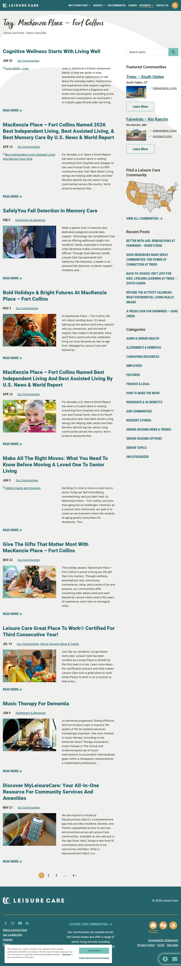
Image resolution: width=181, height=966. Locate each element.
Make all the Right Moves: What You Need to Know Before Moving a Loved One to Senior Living (55, 464)
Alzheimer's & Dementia (30, 220)
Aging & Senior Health (142, 338)
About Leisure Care (15, 930)
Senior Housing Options (144, 438)
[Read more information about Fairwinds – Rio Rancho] (136, 130)
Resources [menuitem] (145, 5)
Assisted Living (162, 136)
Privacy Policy (146, 945)
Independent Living (165, 88)
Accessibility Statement (163, 940)
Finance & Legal (138, 384)
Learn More (140, 106)
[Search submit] (173, 52)
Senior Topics (136, 447)
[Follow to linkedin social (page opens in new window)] (27, 923)
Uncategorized (137, 456)
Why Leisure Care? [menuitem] (78, 5)
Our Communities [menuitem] (117, 5)
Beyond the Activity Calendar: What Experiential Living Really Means (150, 297)
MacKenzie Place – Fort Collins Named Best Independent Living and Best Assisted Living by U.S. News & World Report (58, 378)
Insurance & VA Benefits (144, 402)
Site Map (172, 945)
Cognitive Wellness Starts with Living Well (51, 51)
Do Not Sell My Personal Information (94, 958)
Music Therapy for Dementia (36, 703)
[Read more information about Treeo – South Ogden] (136, 88)
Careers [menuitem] (132, 5)
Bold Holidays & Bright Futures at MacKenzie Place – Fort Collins (55, 295)
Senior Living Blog (36, 32)
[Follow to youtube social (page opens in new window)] (20, 923)
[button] (175, 5)
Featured (133, 375)
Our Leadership (12, 935)
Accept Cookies (94, 950)
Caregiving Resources (142, 356)
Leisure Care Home (14, 32)
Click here (66, 954)
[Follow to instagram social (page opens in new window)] (12, 923)
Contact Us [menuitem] (162, 5)
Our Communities (28, 61)
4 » (75, 875)
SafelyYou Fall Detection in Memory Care (50, 210)
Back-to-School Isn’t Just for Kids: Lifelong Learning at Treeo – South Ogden (151, 278)
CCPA (160, 945)
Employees (134, 365)
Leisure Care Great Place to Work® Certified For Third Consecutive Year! (59, 631)
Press (6, 944)
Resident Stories (138, 420)
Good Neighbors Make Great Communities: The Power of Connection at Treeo (147, 260)
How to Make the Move (143, 393)
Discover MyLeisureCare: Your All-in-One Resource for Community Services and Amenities (51, 791)
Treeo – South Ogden (145, 76)
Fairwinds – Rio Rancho (147, 119)
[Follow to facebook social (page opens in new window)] (6, 923)
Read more (11, 110)
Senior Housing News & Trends (59, 644)
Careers (8, 939)
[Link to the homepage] (20, 5)
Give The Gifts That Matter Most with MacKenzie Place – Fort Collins (45, 547)
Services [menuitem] (97, 5)
